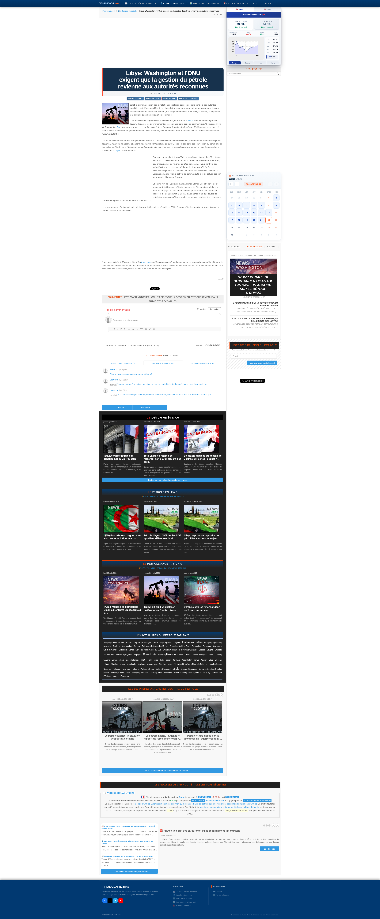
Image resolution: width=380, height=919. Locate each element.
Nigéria (177, 664)
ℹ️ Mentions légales (221, 895)
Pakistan (116, 669)
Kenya (196, 660)
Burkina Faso (184, 646)
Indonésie (135, 660)
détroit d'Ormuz (142, 804)
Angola (177, 642)
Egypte (210, 650)
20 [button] (254, 220)
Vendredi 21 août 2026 (120, 793)
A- (221, 14)
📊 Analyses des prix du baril (204, 3)
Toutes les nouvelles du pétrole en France (167, 480)
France (171, 654)
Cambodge (196, 646)
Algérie (137, 642)
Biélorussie (156, 646)
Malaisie (114, 664)
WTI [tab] (267, 9)
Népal (211, 664)
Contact (267, 3)
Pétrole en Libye (152, 98)
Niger (170, 664)
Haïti (122, 660)
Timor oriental (180, 673)
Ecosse (201, 650)
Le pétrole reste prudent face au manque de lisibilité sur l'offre (254, 320)
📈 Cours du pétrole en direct (140, 3)
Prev (217, 695)
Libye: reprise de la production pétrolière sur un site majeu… (202, 537)
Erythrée (128, 655)
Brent (182, 797)
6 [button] (254, 205)
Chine (106, 649)
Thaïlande (168, 673)
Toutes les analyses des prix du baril (133, 871)
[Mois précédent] (237, 184)
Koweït (204, 660)
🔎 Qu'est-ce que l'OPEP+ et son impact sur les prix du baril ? (127, 856)
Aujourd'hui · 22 (253, 184)
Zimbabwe (125, 676)
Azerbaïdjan (127, 646)
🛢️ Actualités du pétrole (173, 3)
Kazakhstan (187, 660)
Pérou (151, 669)
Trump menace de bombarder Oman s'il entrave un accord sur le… (122, 609)
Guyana (106, 660)
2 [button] (276, 198)
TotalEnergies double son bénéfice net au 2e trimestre (119, 457)
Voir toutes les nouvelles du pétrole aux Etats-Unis (163, 568)
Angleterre (167, 642)
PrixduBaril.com (110, 915)
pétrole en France (165, 417)
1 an (260, 63)
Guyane (115, 660)
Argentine (216, 642)
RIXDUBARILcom (115, 886)
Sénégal (135, 673)
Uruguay (206, 673)
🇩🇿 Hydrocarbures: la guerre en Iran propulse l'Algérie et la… (122, 537)
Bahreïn (137, 646)
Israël (156, 660)
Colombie (123, 650)
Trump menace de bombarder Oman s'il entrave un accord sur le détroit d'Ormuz (253, 285)
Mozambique (152, 664)
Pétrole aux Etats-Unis (188, 98)
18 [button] (239, 220)
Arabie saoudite (192, 642)
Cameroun (207, 646)
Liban (211, 660)
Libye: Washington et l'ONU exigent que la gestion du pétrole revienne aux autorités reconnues (163, 80)
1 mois (234, 63)
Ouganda (107, 669)
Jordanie (176, 660)
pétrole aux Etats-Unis (164, 563)
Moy (269, 57)
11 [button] (239, 213)
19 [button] (246, 220)
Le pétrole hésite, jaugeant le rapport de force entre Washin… (163, 737)
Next (221, 695)
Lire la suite (269, 849)
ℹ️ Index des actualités (182, 898)
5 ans (273, 63)
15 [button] (268, 213)
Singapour (192, 669)
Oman (218, 664)
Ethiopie (161, 655)
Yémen (116, 676)
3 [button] (231, 205)
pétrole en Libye (164, 492)
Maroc (122, 664)
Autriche (116, 646)
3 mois (247, 63)
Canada (217, 646)
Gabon (180, 655)
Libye (190, 120)
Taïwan (152, 673)
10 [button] (232, 213)
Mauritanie (131, 664)
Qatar (158, 669)
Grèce (210, 655)
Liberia (218, 660)
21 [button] (261, 220)
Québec (165, 669)
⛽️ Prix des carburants (236, 3)
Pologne (135, 669)
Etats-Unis (149, 654)
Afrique (106, 643)
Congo (131, 650)
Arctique (207, 642)
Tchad (159, 673)
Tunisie (190, 673)
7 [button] (261, 205)
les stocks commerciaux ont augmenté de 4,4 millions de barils (229, 807)
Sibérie (184, 669)
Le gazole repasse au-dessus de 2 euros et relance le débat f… (202, 457)
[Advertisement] (162, 44)
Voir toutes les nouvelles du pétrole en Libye (163, 496)
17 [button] (232, 220)
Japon (168, 660)
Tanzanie (144, 673)
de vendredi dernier (208, 800)
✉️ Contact (217, 892)
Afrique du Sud (117, 642)
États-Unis (146, 262)
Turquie (198, 673)
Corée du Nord (142, 650)
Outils (255, 3)
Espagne (137, 655)
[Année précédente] (230, 184)
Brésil (165, 646)
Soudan (210, 669)
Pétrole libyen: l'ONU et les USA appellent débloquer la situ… (162, 537)
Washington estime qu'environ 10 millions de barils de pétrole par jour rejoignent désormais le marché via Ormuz (204, 804)
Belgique (145, 646)
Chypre (114, 650)
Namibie (162, 664)
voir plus (113, 385)
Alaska (129, 642)
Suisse (114, 673)
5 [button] (246, 205)
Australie (107, 646)
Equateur (120, 655)
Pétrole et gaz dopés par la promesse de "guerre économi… (203, 737)
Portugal (144, 669)
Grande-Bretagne (199, 655)
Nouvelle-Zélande (199, 664)
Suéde (121, 673)
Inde (127, 660)
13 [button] (254, 213)
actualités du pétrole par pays (165, 635)
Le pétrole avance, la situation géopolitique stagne (122, 737)
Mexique (141, 664)
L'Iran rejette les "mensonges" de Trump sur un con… (202, 608)
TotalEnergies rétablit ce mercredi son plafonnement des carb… (162, 458)
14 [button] (261, 213)
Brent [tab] (240, 9)
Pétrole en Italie (169, 98)
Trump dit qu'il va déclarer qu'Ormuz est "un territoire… (161, 608)
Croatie (166, 650)
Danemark (192, 650)
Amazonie (157, 643)
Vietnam (107, 676)
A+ (214, 14)
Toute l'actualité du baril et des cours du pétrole (166, 770)
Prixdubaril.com (108, 11)
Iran (149, 659)
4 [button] (239, 205)
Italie (162, 660)
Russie (174, 668)
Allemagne (146, 642)
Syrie (127, 672)
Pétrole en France (135, 98)
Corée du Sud (155, 650)
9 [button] (276, 205)
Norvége (186, 664)
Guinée (218, 655)
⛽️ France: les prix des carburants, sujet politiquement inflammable (200, 830)
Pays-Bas (126, 669)
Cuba (172, 650)
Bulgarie (173, 646)
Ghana (187, 655)
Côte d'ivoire (181, 650)
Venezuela (217, 672)
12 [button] (246, 213)
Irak (143, 660)
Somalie (202, 669)
